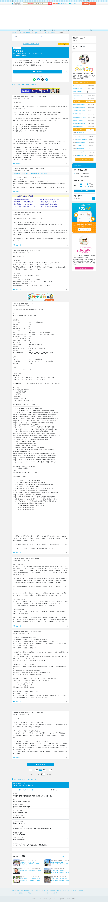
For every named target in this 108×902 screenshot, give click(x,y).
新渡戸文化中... (92, 148)
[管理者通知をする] (67, 72)
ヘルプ (60, 893)
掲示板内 (31, 3)
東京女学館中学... (91, 107)
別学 (91, 186)
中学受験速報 (68, 890)
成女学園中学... (92, 136)
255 (44, 770)
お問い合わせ (49, 893)
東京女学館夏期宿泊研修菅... (79, 107)
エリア (76, 176)
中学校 (78, 173)
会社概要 (14, 893)
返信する (18, 164)
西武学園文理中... (91, 120)
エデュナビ (45, 890)
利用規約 (30, 893)
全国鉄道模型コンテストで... (79, 117)
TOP (13, 890)
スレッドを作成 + (63, 44)
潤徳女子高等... (92, 145)
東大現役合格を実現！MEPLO (31, 44)
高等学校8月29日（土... (81, 139)
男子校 (91, 184)
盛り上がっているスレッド (26, 790)
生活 (15, 785)
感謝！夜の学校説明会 (78, 126)
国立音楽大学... (92, 155)
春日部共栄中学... (91, 98)
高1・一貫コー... (76, 85)
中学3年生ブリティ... (77, 98)
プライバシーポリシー (39, 893)
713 (51, 770)
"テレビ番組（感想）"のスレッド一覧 (24, 84)
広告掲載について (22, 893)
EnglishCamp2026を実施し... (79, 110)
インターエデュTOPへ (18, 1)
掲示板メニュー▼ (91, 1)
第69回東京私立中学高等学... (79, 123)
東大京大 (75, 890)
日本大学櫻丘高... (91, 95)
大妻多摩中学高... (91, 126)
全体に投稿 (38, 72)
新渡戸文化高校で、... (81, 148)
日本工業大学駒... (91, 123)
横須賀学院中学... (91, 85)
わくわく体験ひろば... (81, 132)
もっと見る (89, 101)
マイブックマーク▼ (80, 1)
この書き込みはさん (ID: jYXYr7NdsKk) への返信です (30, 173)
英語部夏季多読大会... (78, 95)
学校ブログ (52, 890)
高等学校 (86, 173)
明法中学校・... (92, 152)
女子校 (84, 186)
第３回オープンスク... (78, 88)
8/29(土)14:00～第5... (81, 136)
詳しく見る (83, 268)
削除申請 (55, 893)
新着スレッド (54, 790)
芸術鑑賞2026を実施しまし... (79, 120)
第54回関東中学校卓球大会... (79, 114)
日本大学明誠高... (91, 88)
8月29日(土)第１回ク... (81, 145)
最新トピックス (60, 890)
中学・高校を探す (25, 890)
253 (37, 770)
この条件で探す (85, 190)
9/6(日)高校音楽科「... (81, 155)
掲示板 (17, 890)
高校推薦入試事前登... (81, 142)
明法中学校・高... (91, 117)
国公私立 (76, 180)
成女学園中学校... (91, 104)
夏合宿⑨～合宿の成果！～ (79, 104)
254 (40, 770)
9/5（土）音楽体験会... (81, 152)
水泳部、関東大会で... (78, 91)
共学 (83, 184)
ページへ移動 (48, 774)
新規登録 (86, 3)
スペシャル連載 (34, 890)
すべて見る (63, 856)
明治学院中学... (92, 142)
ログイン (93, 3)
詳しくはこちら (83, 229)
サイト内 (26, 3)
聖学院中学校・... (91, 110)
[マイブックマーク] (64, 164)
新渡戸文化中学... (91, 114)
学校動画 (81, 890)
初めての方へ (73, 3)
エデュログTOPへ (83, 159)
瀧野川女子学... (92, 139)
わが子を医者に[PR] (62, 3)
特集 (40, 890)
